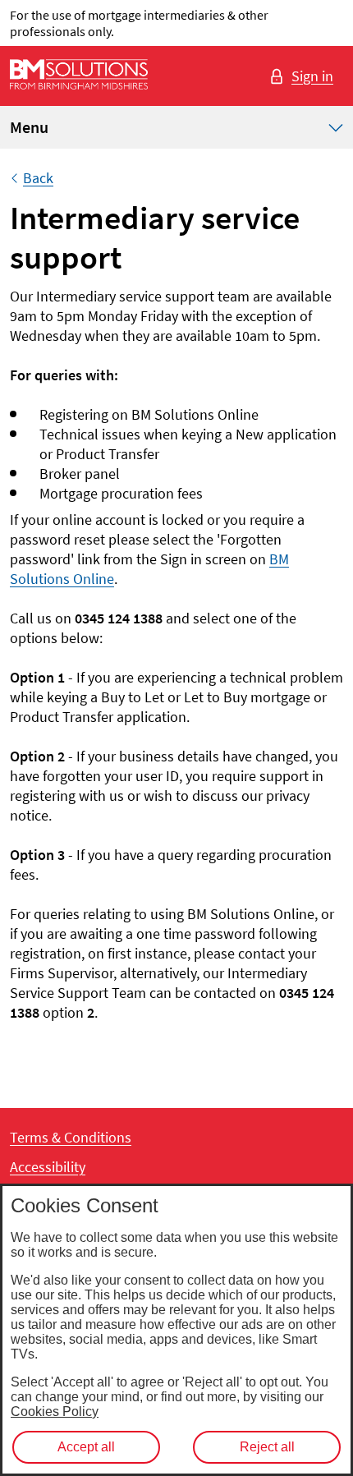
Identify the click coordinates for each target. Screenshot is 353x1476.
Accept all (86, 1447)
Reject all (267, 1447)
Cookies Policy (55, 1412)
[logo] (79, 76)
